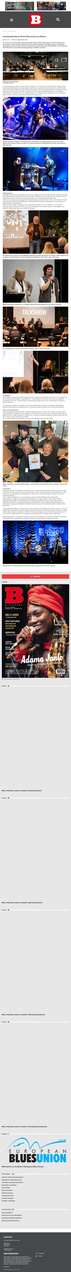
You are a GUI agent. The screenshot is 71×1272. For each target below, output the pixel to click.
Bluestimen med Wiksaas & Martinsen (12, 1218)
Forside (5, 31)
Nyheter (10, 31)
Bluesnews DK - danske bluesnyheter (12, 1179)
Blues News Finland (7, 1190)
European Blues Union (8, 1195)
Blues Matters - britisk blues (9, 1185)
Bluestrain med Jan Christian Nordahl (12, 1215)
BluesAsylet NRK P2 (7, 1212)
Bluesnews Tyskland (7, 1193)
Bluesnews (35, 20)
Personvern (7, 1266)
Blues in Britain (6, 1187)
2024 (15, 31)
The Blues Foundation (7, 1198)
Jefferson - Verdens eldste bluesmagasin (12, 1177)
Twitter (40, 1256)
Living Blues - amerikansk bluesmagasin (12, 1182)
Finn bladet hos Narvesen (11, 679)
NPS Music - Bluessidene (8, 1200)
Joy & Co (18, 1269)
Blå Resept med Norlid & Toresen (10, 1220)
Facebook (36, 576)
